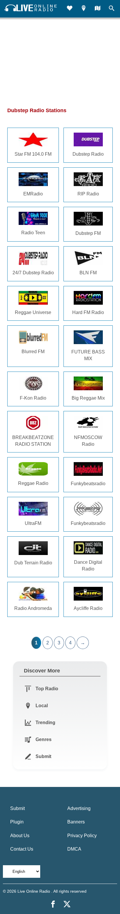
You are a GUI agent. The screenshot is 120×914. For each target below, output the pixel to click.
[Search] (112, 9)
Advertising (79, 808)
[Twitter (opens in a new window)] (67, 904)
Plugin (17, 821)
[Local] (84, 9)
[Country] (98, 9)
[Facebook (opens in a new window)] (53, 904)
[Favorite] (70, 9)
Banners (76, 821)
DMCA (74, 849)
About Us (19, 835)
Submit (17, 808)
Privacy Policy (82, 835)
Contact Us (21, 849)
